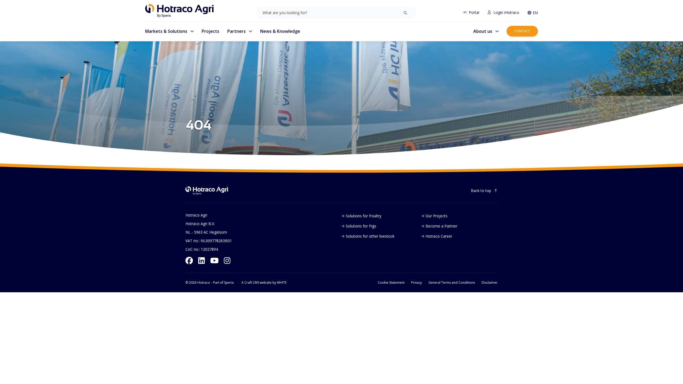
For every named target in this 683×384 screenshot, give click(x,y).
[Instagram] (227, 260)
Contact (522, 31)
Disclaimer (490, 283)
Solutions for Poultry (363, 215)
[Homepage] (179, 10)
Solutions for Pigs (361, 226)
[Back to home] (206, 190)
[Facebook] (189, 260)
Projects (210, 31)
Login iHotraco (506, 12)
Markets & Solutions (166, 31)
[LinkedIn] (201, 260)
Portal (474, 12)
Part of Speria (223, 283)
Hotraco (203, 283)
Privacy (416, 283)
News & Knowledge (280, 31)
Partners (236, 31)
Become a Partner (441, 226)
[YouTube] (214, 260)
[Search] (405, 12)
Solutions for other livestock (370, 236)
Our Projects (436, 215)
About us (482, 31)
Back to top (481, 190)
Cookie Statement (391, 283)
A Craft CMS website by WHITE (264, 283)
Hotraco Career (439, 236)
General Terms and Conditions (451, 283)
